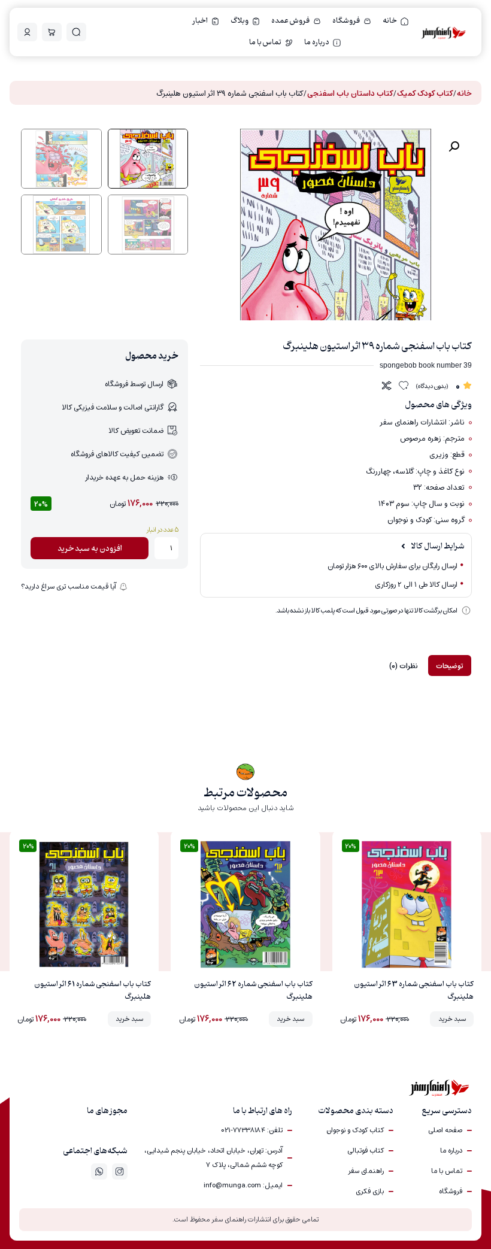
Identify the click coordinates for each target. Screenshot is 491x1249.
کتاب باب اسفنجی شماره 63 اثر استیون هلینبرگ (414, 991)
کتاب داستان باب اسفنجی (350, 93)
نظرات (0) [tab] (403, 665)
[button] (454, 146)
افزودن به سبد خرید (89, 548)
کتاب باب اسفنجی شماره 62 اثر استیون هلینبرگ (253, 991)
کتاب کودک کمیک (425, 93)
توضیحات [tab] (449, 665)
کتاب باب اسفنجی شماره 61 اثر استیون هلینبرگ (92, 991)
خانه (464, 93)
